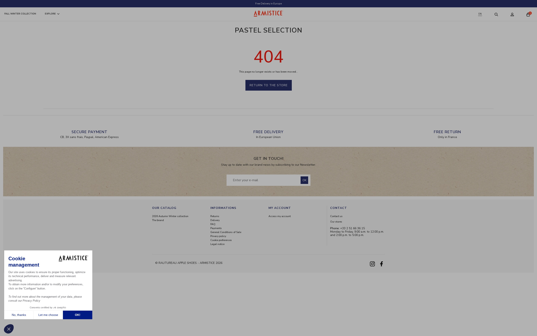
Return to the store (269, 85)
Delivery (215, 220)
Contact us (336, 216)
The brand (158, 220)
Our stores (336, 221)
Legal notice (217, 244)
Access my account (279, 216)
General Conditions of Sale (225, 232)
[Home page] (268, 13)
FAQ (212, 224)
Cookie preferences (221, 240)
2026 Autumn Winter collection (170, 216)
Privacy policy (218, 236)
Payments (216, 228)
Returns (214, 216)
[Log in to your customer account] (512, 14)
